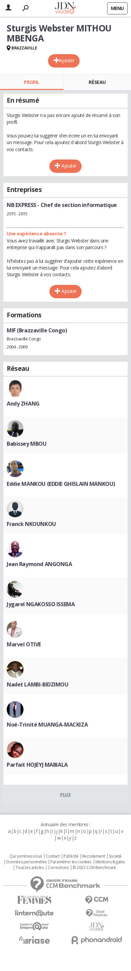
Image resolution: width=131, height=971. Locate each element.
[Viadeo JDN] (97, 927)
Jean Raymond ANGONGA (39, 564)
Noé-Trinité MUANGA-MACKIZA (47, 724)
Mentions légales (110, 862)
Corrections (58, 867)
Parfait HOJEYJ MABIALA (37, 764)
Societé (115, 856)
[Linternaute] (34, 913)
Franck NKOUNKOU (31, 524)
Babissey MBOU (27, 443)
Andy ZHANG (23, 403)
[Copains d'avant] (34, 926)
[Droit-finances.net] (97, 913)
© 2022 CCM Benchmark (94, 867)
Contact (52, 856)
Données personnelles (26, 862)
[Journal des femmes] (34, 900)
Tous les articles (29, 867)
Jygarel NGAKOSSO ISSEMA (41, 604)
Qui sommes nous (25, 856)
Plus (65, 794)
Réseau (97, 82)
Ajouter (66, 60)
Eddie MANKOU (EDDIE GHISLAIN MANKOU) (61, 484)
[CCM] (97, 900)
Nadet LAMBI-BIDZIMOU (38, 684)
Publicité (70, 856)
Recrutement (93, 856)
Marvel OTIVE (24, 644)
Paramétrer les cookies (70, 862)
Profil (31, 82)
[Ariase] (34, 940)
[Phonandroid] (97, 940)
